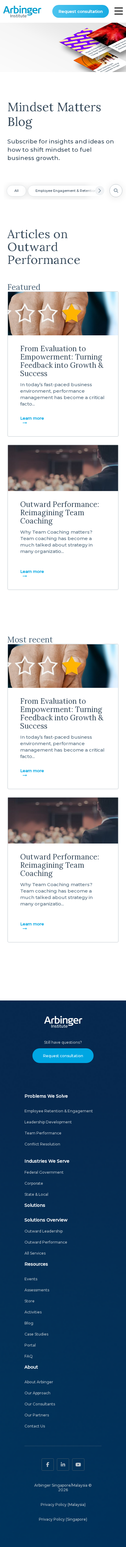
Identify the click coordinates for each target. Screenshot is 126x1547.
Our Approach (37, 1393)
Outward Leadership (43, 1231)
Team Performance (42, 1133)
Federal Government (44, 1172)
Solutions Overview (46, 1220)
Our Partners (36, 1415)
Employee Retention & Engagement (58, 1111)
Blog (28, 1323)
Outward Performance (45, 1242)
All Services (35, 1253)
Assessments (36, 1290)
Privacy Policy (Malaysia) (63, 1504)
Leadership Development (48, 1122)
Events (30, 1279)
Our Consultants (39, 1404)
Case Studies (36, 1334)
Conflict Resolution (42, 1144)
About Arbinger (38, 1382)
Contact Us (34, 1426)
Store (29, 1301)
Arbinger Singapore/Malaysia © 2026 (63, 1487)
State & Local (36, 1194)
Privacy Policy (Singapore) (63, 1519)
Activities (33, 1312)
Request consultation (80, 11)
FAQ (28, 1356)
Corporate (33, 1183)
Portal (30, 1345)
